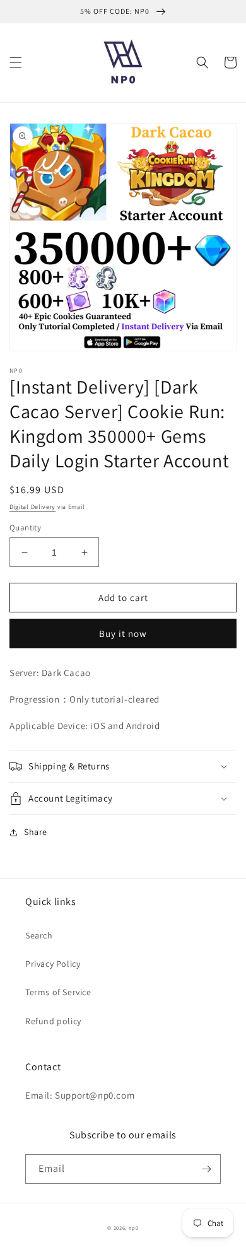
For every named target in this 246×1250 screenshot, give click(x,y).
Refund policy (53, 1021)
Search (39, 935)
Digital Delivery (32, 507)
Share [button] (35, 832)
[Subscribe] (206, 1169)
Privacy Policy (52, 963)
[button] (16, 62)
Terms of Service (58, 992)
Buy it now (123, 634)
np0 (134, 1227)
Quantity (25, 527)
